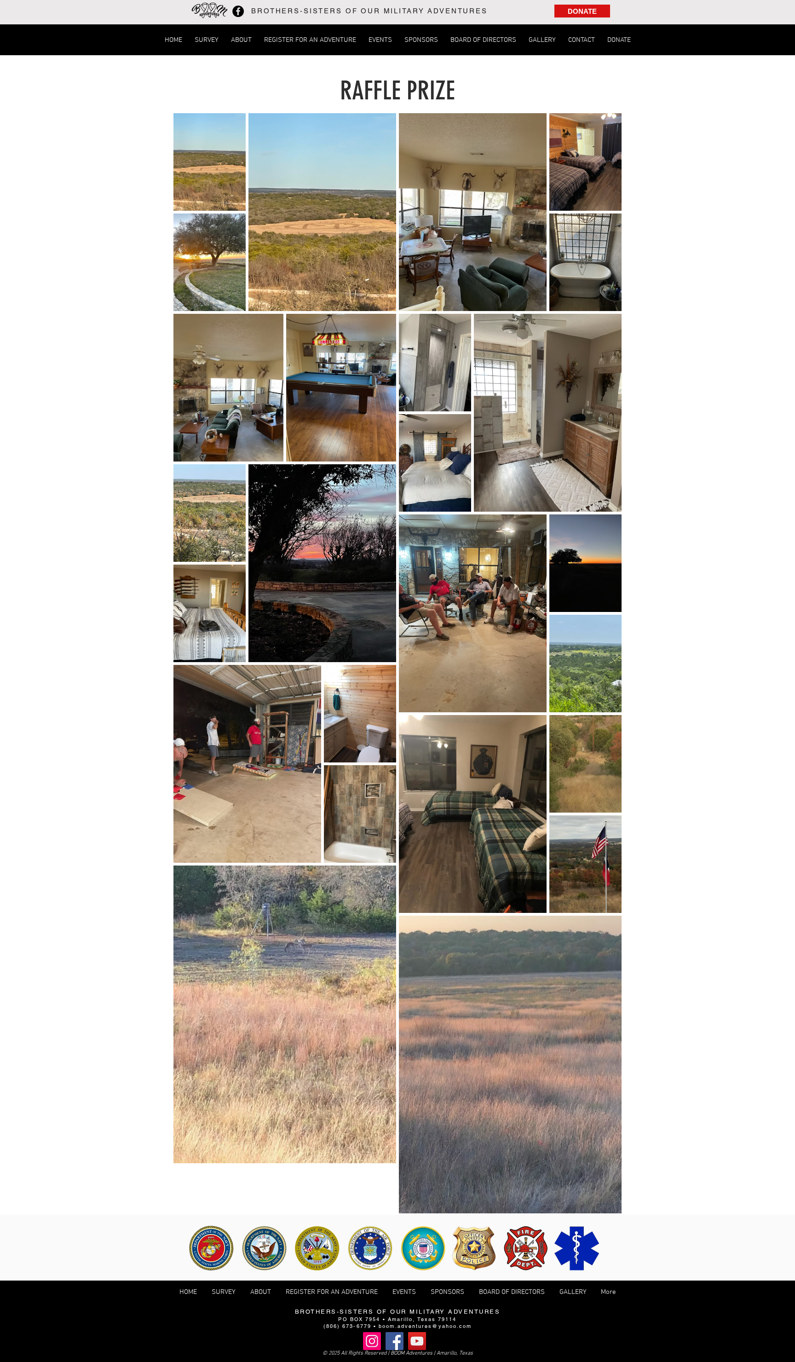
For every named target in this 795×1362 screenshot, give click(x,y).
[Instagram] (372, 1341)
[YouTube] (417, 1341)
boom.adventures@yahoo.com (425, 1326)
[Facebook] (238, 11)
